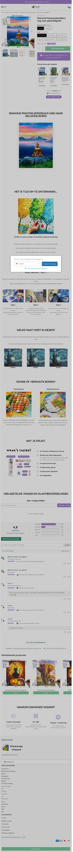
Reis (2, 811)
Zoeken (67, 545)
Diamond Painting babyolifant (46, 690)
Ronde (41, 28)
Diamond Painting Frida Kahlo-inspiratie (29, 623)
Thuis (2, 12)
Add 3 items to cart (53, 97)
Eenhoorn (4, 794)
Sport (3, 809)
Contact (3, 818)
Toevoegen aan (36, 849)
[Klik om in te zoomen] (17, 31)
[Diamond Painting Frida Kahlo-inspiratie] (18, 623)
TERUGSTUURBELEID (8, 833)
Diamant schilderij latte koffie (26, 588)
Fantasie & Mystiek (32, 648)
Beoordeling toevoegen (11, 539)
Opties (15, 692)
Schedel (3, 791)
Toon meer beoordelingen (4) (35, 642)
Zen (40, 648)
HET (56, 648)
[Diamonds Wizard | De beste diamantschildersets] (18, 575)
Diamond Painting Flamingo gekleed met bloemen (31, 561)
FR (54, 648)
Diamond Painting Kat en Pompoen (15, 690)
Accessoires (5, 769)
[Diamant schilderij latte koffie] (18, 588)
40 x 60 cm (52, 39)
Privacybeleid (5, 830)
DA (47, 648)
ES (52, 648)
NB (59, 648)
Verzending (4, 824)
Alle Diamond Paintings (12, 12)
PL (63, 648)
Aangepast (4, 776)
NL (61, 648)
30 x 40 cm (61, 35)
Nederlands (10, 762)
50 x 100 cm (62, 39)
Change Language (49, 264)
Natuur (3, 806)
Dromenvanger (6, 786)
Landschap (4, 804)
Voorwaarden (5, 827)
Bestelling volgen (6, 821)
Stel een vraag (64, 505)
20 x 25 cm (42, 35)
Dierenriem (4, 799)
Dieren (3, 774)
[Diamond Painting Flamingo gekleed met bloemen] (18, 561)
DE (50, 648)
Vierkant (48, 28)
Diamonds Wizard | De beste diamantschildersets (31, 574)
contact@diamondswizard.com (9, 755)
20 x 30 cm (51, 35)
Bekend (3, 781)
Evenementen (5, 778)
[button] (32, 31)
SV (65, 648)
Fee (2, 789)
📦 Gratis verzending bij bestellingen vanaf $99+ (36, 2)
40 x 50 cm (42, 39)
